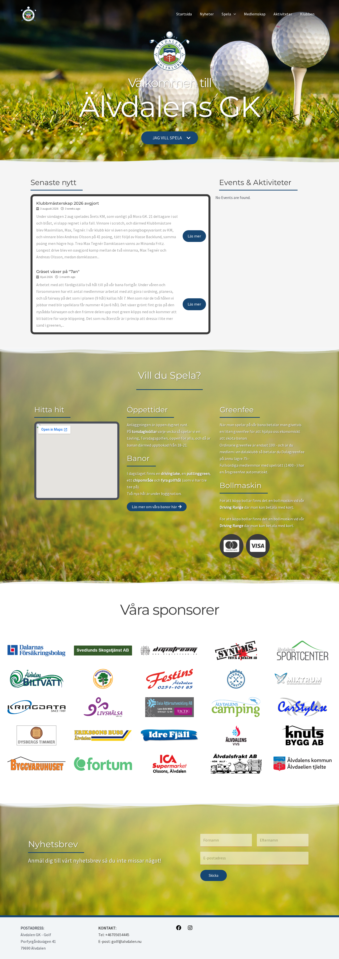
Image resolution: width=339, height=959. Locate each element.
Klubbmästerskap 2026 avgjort (67, 203)
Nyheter (207, 13)
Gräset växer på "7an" (57, 271)
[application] (233, 14)
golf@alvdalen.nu (126, 941)
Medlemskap (255, 13)
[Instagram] (190, 929)
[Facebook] (179, 929)
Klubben (307, 13)
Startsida (184, 13)
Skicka (213, 875)
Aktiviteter (282, 13)
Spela (226, 13)
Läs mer (194, 235)
